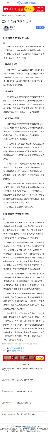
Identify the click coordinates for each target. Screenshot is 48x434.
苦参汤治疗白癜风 (16, 351)
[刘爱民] (6, 28)
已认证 (13, 29)
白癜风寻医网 (30, 427)
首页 (13, 15)
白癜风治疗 (21, 15)
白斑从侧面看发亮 (16, 348)
